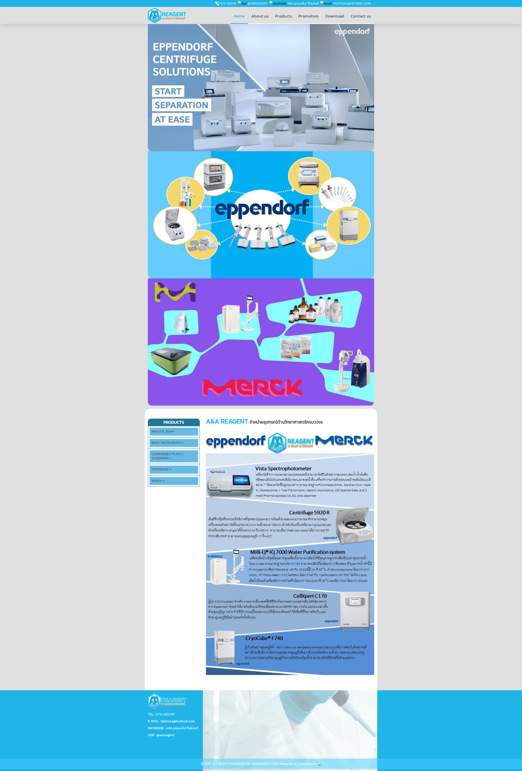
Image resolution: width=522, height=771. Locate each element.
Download (334, 16)
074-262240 (228, 3)
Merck (157, 480)
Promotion (309, 16)
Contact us (361, 16)
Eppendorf (161, 469)
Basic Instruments (167, 442)
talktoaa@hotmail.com (352, 3)
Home (239, 16)
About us (260, 16)
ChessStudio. (308, 763)
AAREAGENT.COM (265, 763)
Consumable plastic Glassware (168, 456)
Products (283, 16)
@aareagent (258, 3)
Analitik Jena (162, 431)
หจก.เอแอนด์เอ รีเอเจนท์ (303, 3)
